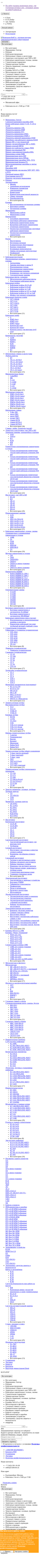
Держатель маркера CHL (15, 128)
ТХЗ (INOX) (10, 1259)
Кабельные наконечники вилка (22, 223)
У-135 (12, 386)
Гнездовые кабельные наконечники (24, 221)
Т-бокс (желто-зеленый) (19, 753)
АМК (12, 537)
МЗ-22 (12, 509)
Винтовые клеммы (17, 206)
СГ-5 (12, 662)
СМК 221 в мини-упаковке (20, 947)
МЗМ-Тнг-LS (10, 1251)
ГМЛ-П (13, 565)
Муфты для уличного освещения (22, 295)
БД (11, 358)
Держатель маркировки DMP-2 (17, 136)
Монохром (14, 743)
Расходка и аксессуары (19, 890)
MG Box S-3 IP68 (12, 1239)
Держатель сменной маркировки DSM (20, 138)
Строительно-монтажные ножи (22, 872)
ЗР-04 (12, 836)
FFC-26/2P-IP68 (11, 1219)
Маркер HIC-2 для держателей (17, 142)
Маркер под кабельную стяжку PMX (19, 148)
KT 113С (13, 1112)
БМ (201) (13, 1005)
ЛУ (11, 1298)
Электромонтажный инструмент (18, 908)
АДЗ (12, 515)
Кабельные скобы (12, 315)
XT (6, 1175)
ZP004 (12, 1334)
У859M (13, 600)
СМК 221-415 (15, 953)
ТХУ (12, 799)
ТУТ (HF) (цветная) (17, 765)
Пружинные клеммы (18, 208)
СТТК (12, 719)
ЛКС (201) (14, 1009)
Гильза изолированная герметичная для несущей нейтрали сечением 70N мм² (24, 465)
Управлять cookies (10, 1483)
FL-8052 (13, 1352)
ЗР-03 (12, 834)
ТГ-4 (12, 676)
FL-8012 (13, 1346)
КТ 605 (13, 1154)
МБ (11, 378)
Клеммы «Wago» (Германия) (16, 933)
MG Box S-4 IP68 (12, 1241)
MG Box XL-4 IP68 (12, 1243)
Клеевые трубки (11, 715)
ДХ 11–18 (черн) (16, 362)
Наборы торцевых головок (20, 864)
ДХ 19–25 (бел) (16, 364)
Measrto (13, 184)
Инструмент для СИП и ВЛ (16, 495)
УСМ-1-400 (14, 1136)
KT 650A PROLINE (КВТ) (20, 1058)
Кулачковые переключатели (20, 249)
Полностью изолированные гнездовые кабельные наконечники (25, 230)
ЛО (6, 1187)
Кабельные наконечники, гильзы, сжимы (21, 531)
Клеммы (8, 202)
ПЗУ (7, 1257)
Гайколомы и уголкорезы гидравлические (21, 630)
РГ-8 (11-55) (14, 689)
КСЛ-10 (13, 1294)
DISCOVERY (15, 1328)
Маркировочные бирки (14, 374)
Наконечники (10, 217)
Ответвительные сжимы (14, 590)
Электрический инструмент (16, 878)
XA (6, 1161)
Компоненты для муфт (14, 336)
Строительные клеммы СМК (16, 945)
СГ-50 (12, 664)
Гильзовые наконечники (19, 219)
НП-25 (12, 1308)
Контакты (9, 1366)
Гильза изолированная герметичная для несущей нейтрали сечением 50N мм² (24, 453)
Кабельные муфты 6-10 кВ (20, 287)
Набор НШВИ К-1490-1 (19, 576)
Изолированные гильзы (19, 267)
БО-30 (12, 497)
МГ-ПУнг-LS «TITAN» (19, 971)
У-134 (12, 380)
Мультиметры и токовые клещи (17, 1104)
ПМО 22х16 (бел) (17, 398)
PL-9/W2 (13, 810)
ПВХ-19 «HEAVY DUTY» (15, 1193)
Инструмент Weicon (18, 914)
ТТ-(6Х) (13, 721)
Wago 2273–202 (16, 937)
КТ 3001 (13, 1090)
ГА (11, 539)
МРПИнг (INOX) (16, 979)
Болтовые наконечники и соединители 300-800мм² (20, 615)
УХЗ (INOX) (10, 1263)
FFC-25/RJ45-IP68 (12, 1217)
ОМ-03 (12, 1316)
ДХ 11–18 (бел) (16, 360)
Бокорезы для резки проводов (21, 910)
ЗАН (12, 434)
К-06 (12, 1280)
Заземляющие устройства (15, 1247)
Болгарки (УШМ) (17, 882)
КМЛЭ (12, 346)
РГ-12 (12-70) (15, 687)
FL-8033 (13, 1350)
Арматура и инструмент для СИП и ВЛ (20, 430)
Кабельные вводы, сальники (16, 277)
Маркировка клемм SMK (15, 154)
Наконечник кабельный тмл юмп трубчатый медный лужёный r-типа (24, 625)
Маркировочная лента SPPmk (16, 158)
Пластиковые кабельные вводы (22, 281)
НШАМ (13, 545)
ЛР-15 (12, 501)
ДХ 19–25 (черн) (16, 366)
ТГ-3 (12, 674)
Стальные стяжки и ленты (15, 1001)
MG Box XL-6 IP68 (12, 1245)
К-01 (12, 1271)
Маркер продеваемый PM (15, 150)
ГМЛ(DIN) (14, 559)
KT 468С (13, 1044)
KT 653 (13, 1064)
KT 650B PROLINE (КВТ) (20, 1060)
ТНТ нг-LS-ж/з (16, 761)
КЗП (12, 344)
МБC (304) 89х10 (16, 1023)
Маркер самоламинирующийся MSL (19, 152)
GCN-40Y (14, 826)
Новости (8, 1364)
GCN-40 (13, 824)
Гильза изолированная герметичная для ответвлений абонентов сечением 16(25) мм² (24, 489)
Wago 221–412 (15, 935)
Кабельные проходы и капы (16, 297)
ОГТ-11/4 (13, 301)
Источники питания (18, 243)
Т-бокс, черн (15, 757)
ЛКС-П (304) (15, 1015)
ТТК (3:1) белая (16, 727)
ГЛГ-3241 (13, 636)
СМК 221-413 (15, 951)
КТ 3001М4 (14, 1094)
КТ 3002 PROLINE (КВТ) (20, 1096)
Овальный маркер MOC (14, 174)
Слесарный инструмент (14, 858)
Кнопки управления (18, 247)
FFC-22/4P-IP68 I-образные (15, 1211)
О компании (10, 1360)
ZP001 (12, 1332)
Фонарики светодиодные (15, 1342)
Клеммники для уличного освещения (24, 273)
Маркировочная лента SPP (15, 156)
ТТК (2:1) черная (16, 725)
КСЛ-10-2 (14, 1296)
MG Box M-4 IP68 (12, 1235)
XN (6, 1165)
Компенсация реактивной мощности (24, 194)
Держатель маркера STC (14, 132)
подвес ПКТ (15, 418)
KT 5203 (13, 1084)
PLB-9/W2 (14, 814)
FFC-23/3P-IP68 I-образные (15, 1213)
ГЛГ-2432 (13, 634)
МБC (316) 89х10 (16, 1027)
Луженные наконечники (19, 227)
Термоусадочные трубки (14, 703)
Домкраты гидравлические (15, 648)
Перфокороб (15, 253)
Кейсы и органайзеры (13, 1269)
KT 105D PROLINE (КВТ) (20, 1076)
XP (6, 1167)
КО (11, 499)
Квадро (13, 739)
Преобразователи (16, 198)
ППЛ (12, 1302)
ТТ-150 (13, 773)
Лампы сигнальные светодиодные (23, 251)
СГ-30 (12, 660)
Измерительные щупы (14, 1088)
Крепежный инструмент (14, 822)
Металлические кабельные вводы (23, 279)
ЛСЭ (7, 1189)
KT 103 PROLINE (17, 1074)
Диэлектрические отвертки (20, 898)
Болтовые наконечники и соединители (20, 608)
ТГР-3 (12, 682)
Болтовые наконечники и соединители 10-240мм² (20, 611)
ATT (11, 985)
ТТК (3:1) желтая (16, 729)
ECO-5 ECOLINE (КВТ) (19, 1144)
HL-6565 (13, 1356)
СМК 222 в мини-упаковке (20, 955)
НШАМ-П (14, 547)
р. (5, 14)
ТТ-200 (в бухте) (16, 779)
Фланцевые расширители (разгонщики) (20, 684)
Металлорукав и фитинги (15, 963)
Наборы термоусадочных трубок (18, 733)
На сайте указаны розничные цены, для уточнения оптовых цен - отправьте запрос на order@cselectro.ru (22, 8)
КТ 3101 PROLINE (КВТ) (20, 1100)
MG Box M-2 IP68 (12, 1231)
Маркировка (10, 210)
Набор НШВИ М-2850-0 (19, 580)
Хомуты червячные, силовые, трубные (20, 789)
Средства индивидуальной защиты (19, 1306)
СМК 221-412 (15, 949)
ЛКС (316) (14, 1013)
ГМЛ (12, 557)
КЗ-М (7, 1249)
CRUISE (13, 1326)
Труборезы (14, 846)
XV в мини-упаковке (13, 1179)
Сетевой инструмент (13, 848)
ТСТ (12, 707)
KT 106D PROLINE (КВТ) (20, 1078)
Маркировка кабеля (17, 212)
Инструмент (10, 820)
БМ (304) (13, 1007)
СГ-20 (12, 658)
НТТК (12, 717)
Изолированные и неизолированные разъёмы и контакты (24, 621)
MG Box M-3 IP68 (12, 1233)
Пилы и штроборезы (18, 888)
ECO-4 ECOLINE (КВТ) (19, 1142)
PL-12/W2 (14, 806)
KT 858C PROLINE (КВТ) (20, 1050)
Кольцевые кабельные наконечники (24, 225)
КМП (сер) (14, 321)
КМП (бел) (14, 319)
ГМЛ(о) (13, 561)
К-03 (12, 1276)
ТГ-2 (12, 672)
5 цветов (13, 735)
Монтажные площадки (14, 392)
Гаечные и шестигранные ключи (22, 860)
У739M (13, 598)
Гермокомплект (16, 737)
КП (11, 444)
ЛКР (7, 1185)
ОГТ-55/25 (14, 309)
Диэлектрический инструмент (17, 894)
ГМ (11, 555)
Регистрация (10, 34)
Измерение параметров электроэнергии (19, 189)
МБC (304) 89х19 (16, 1025)
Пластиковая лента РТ (14, 176)
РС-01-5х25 (14, 1124)
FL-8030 (13, 1348)
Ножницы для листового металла (23, 866)
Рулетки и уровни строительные (18, 1122)
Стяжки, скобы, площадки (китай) (18, 428)
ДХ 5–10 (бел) (15, 368)
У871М (13, 604)
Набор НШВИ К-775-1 (19, 578)
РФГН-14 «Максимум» (19, 699)
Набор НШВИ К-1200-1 (19, 574)
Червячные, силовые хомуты (16, 801)
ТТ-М (12, 785)
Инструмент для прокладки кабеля (23, 923)
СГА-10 (13, 666)
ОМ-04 (12, 1318)
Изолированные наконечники (21, 269)
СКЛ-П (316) (15, 1035)
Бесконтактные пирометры (15, 1052)
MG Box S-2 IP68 (12, 1237)
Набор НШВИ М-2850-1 (19, 582)
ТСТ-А (12, 709)
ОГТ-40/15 (14, 307)
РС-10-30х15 (15, 1132)
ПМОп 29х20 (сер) (17, 404)
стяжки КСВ (15, 420)
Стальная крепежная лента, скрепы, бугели (22, 1003)
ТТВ (12, 723)
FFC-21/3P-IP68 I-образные (15, 1209)
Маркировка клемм (17, 214)
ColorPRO (14, 376)
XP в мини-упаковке (13, 1169)
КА (11, 438)
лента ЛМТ (14, 416)
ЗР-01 (12, 832)
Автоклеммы (15, 263)
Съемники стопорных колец (21, 874)
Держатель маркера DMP (15, 130)
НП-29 (12, 1310)
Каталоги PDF (11, 1452)
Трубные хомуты (12, 791)
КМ (11, 442)
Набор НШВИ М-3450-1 (19, 586)
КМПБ (12, 348)
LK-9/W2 (13, 804)
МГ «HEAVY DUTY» (18, 967)
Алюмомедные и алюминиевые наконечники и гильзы (17, 534)
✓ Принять (7, 1551)
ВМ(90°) (13, 995)
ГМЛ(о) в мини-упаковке (20, 563)
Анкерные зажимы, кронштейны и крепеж (22, 432)
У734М (13, 596)
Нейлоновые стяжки (13, 410)
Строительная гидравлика (15, 628)
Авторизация (10, 32)
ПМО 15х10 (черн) (17, 396)
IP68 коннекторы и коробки (16, 1207)
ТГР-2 (12, 680)
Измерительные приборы (15, 1040)
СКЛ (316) (14, 1033)
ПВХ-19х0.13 (10, 1195)
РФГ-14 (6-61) (15, 697)
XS (6, 1171)
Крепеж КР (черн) (17, 327)
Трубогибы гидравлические (16, 670)
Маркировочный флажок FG (16, 162)
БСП (7, 1183)
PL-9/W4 (13, 812)
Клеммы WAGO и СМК (14, 931)
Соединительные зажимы (20, 275)
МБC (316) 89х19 (16, 1029)
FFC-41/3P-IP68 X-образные (16, 1229)
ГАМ (12, 541)
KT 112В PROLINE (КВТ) (20, 1108)
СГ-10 (12, 654)
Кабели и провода (12, 1205)
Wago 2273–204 (16, 939)
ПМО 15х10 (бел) (17, 394)
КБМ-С (13, 342)
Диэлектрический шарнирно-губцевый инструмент (21, 901)
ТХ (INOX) (14, 795)
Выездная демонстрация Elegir (17, 1368)
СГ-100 (13, 656)
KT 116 (13, 1114)
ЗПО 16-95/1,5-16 (16, 523)
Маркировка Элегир (13, 120)
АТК (12, 987)
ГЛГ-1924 (13, 632)
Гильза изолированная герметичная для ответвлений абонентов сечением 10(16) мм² (24, 477)
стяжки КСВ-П (16, 424)
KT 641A (13, 1054)
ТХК (12, 797)
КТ (11, 350)
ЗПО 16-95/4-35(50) (17, 527)
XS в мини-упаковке (13, 1173)
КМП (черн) (14, 323)
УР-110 (12, 644)
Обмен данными (16, 196)
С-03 (12, 1338)
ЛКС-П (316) (15, 1017)
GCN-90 (13, 828)
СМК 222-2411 (15, 957)
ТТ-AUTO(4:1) (16, 781)
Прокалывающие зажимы (15, 513)
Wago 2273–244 (16, 943)
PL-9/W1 (13, 808)
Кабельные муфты (12, 283)
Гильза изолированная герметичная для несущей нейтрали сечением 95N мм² (24, 471)
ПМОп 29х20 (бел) (17, 402)
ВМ (11, 991)
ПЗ (6, 1253)
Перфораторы (15, 886)
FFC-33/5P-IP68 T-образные (16, 1225)
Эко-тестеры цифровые (14, 1140)
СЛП (7, 1201)
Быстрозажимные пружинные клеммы (25, 204)
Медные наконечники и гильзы (17, 553)
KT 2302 (13, 1080)
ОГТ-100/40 (14, 299)
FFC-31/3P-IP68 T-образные (16, 1221)
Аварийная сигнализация (20, 186)
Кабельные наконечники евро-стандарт (20, 618)
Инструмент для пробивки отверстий (24, 921)
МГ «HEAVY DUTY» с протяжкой (23, 969)
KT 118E (13, 1118)
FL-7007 (13, 1344)
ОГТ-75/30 (14, 311)
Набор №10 (14, 745)
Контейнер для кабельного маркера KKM (21, 140)
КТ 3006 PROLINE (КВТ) (20, 1098)
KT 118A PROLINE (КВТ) (20, 1116)
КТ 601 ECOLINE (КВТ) (19, 1152)
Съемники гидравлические (16, 652)
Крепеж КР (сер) (16, 325)
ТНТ (12, 759)
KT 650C (13, 1062)
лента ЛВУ (14, 414)
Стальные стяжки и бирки (15, 1021)
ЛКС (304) (14, 1011)
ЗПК (12, 517)
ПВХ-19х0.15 (10, 1197)
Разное (8, 239)
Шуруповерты (15, 892)
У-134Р (13, 384)
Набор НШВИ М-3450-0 (19, 584)
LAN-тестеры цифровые (14, 1042)
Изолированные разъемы (19, 271)
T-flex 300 (14, 412)
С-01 (12, 1336)
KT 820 (13, 1148)
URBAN (13, 1330)
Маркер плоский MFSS (14, 146)
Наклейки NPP (11, 168)
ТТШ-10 (13, 711)
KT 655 (13, 1066)
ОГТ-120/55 (14, 303)
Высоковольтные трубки (15, 705)
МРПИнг (13, 977)
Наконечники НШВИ (13, 572)
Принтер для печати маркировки (18, 178)
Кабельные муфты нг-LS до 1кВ (22, 293)
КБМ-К (13, 340)
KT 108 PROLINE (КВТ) (19, 1106)
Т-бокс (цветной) (16, 755)
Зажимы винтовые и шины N (21, 265)
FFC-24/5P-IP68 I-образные (15, 1215)
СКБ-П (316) (15, 1031)
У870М (13, 602)
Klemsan (8, 180)
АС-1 (12, 830)
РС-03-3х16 (14, 1128)
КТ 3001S (14, 1092)
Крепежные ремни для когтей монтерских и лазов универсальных (24, 1291)
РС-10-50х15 (15, 1134)
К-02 (12, 1274)
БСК (7, 1181)
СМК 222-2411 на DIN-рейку (21, 959)
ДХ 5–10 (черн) (16, 370)
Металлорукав (11, 965)
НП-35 (12, 1312)
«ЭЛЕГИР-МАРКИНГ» (14, 1450)
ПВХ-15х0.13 (10, 1191)
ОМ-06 (12, 1320)
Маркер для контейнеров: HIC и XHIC (20, 144)
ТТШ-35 (13, 713)
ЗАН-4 (12, 436)
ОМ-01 (12, 1314)
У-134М (13, 382)
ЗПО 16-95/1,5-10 (16, 521)
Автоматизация (11, 182)
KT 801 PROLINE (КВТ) (19, 1046)
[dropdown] (2, 2)
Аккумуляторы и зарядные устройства (25, 880)
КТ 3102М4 (14, 1102)
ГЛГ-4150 (13, 638)
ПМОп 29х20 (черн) (18, 406)
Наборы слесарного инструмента (23, 862)
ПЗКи (7, 1255)
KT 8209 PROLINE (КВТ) (20, 1048)
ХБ (6, 1203)
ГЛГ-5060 (13, 640)
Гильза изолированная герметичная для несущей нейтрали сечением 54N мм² (24, 459)
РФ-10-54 (13, 691)
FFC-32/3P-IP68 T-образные (16, 1223)
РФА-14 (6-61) (15, 695)
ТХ (11, 793)
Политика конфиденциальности (12, 1547)
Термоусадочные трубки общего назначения (22, 751)
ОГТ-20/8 (13, 305)
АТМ (12, 338)
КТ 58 (12, 1150)
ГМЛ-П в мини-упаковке (19, 568)
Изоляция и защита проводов (16, 1159)
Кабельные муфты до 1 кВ (20, 289)
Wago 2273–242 (16, 941)
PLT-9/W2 (14, 816)
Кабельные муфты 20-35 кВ (21, 285)
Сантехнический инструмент (16, 840)
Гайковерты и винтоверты (20, 884)
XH (6, 1163)
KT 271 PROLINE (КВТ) (19, 1082)
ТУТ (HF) (14, 763)
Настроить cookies (21, 1551)
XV (6, 1177)
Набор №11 (14, 747)
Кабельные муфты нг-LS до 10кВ (23, 291)
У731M (13, 592)
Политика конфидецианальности (18, 1458)
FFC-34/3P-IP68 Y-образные (16, 1227)
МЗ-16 (12, 507)
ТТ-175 (13, 775)
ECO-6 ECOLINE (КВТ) (19, 1146)
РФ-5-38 (13, 693)
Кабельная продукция (13, 257)
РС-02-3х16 (14, 1126)
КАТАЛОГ (5, 42)
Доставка (9, 1362)
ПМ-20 (12, 1300)
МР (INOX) (14, 973)
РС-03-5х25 (14, 1130)
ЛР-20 (12, 503)
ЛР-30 (12, 505)
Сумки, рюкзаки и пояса (14, 1324)
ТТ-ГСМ (13, 783)
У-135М (13, 388)
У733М (13, 594)
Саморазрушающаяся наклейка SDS (19, 122)
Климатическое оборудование (21, 245)
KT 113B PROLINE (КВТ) (20, 1110)
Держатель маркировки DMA (16, 134)
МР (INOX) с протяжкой (19, 975)
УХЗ (7, 1261)
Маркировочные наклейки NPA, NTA (20, 160)
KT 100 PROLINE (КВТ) (19, 1072)
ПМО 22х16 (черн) (17, 400)
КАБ (12, 440)
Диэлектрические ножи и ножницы (24, 896)
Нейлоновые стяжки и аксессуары (18, 354)
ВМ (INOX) (14, 993)
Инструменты (15, 241)
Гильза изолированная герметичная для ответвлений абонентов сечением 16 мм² (24, 483)
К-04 (12, 1278)
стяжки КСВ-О (16, 422)
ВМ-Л (12, 997)
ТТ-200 (13, 777)
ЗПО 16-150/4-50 (16, 519)
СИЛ (7, 1199)
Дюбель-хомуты (11, 356)
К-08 (12, 1282)
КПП (12, 543)
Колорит (13, 741)
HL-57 (12, 1354)
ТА (11, 549)
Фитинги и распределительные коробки (21, 983)
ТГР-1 (12, 678)
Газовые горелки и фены (19, 912)
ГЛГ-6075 (13, 642)
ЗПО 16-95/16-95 (16, 525)
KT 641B (13, 1056)
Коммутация (15, 192)
